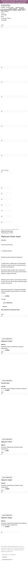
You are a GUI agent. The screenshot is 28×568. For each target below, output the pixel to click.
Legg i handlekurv (7, 302)
